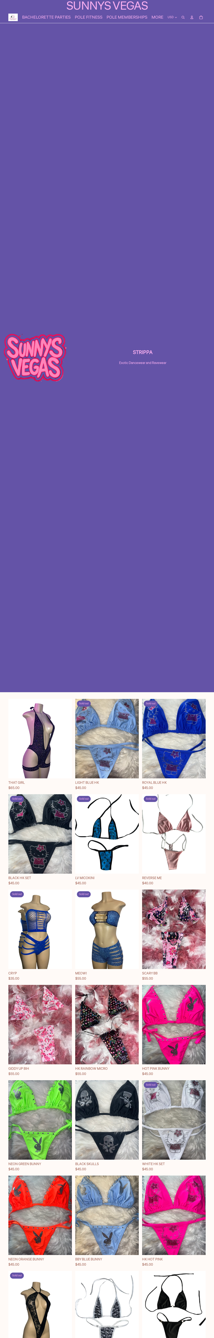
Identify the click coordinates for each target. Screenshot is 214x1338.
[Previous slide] (14, 738)
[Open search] (183, 17)
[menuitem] (157, 17)
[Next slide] (65, 738)
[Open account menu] (191, 17)
